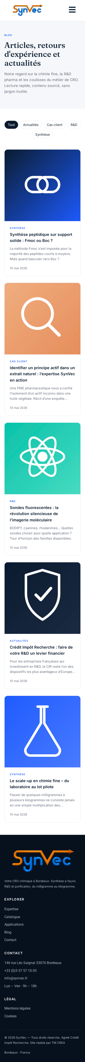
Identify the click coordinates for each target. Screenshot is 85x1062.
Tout (11, 125)
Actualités (31, 125)
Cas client (54, 125)
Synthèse (42, 134)
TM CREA (58, 1042)
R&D (74, 125)
